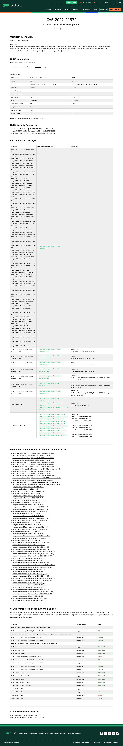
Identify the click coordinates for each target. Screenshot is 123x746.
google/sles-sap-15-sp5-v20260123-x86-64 (26, 522)
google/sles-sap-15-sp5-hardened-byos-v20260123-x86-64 (31, 518)
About (46, 733)
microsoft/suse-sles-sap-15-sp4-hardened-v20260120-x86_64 (32, 556)
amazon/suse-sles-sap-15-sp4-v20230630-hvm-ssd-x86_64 (32, 473)
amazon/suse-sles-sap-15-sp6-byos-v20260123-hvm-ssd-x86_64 (33, 480)
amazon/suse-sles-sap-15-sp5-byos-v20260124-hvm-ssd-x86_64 (33, 475)
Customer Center (86, 2)
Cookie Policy (115, 742)
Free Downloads (115, 9)
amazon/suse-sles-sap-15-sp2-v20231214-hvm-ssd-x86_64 (32, 455)
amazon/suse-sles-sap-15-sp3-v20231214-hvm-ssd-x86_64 (32, 460)
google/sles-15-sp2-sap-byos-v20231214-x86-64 (28, 487)
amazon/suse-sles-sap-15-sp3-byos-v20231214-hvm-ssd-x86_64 (33, 458)
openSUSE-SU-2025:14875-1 (22, 133)
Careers (21, 733)
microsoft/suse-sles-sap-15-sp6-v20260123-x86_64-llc (30, 585)
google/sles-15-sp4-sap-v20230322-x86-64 (26, 500)
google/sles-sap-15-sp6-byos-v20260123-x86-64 (28, 525)
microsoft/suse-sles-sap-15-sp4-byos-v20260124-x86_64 (31, 549)
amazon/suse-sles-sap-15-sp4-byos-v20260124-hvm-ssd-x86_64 (33, 467)
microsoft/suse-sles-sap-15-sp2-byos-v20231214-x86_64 (31, 542)
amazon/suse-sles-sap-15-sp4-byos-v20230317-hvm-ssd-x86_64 (33, 462)
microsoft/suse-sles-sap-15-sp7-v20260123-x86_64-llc (30, 598)
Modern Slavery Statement (36, 733)
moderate (38, 67)
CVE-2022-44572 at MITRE (19, 40)
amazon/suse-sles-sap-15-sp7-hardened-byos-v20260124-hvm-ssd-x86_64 (37, 484)
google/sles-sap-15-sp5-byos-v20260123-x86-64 (28, 516)
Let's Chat (78, 733)
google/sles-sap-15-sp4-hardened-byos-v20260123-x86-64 (31, 509)
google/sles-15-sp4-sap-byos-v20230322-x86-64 (28, 496)
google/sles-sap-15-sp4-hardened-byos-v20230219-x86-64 (31, 507)
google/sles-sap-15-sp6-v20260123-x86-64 (26, 531)
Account (98, 2)
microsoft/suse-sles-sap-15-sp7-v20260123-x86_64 (29, 596)
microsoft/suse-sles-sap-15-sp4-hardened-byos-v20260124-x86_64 (34, 554)
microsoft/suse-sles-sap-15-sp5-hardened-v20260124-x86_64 (32, 567)
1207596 (27, 118)
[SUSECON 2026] (71, 2)
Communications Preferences (58, 733)
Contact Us (103, 9)
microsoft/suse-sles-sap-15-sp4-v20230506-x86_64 (29, 558)
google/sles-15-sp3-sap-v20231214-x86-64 (26, 493)
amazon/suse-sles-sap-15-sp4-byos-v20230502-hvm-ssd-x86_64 (33, 464)
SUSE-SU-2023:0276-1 (20, 129)
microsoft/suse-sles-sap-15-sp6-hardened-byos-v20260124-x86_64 (34, 578)
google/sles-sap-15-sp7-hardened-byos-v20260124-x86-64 (31, 536)
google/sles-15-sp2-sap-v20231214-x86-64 (26, 489)
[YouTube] (101, 733)
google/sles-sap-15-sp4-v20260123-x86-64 (26, 513)
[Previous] (57, 29)
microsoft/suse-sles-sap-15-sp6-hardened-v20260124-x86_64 (32, 580)
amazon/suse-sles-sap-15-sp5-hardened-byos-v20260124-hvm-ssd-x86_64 (37, 478)
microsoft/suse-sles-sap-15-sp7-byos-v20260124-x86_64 (31, 589)
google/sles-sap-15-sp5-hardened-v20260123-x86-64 (30, 520)
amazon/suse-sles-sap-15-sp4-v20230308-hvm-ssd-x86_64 (32, 471)
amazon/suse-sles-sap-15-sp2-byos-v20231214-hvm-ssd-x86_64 (33, 453)
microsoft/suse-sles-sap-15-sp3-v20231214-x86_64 (29, 545)
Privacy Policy (107, 742)
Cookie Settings (96, 742)
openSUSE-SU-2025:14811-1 (22, 131)
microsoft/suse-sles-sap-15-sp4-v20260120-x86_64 (29, 560)
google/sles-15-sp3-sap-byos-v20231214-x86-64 (28, 491)
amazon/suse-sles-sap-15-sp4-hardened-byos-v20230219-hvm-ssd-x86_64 (37, 469)
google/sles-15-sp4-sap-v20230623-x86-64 (26, 502)
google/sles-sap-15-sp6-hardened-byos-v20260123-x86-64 (31, 527)
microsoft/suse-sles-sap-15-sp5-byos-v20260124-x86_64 (31, 562)
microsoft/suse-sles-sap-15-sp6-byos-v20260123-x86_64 (31, 576)
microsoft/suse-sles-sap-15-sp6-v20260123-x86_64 (29, 583)
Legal (25, 733)
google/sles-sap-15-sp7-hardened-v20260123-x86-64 (30, 538)
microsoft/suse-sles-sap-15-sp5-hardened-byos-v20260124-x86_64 (34, 565)
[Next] (68, 29)
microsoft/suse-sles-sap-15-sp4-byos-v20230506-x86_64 (31, 547)
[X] (109, 733)
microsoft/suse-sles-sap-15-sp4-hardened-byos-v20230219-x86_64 (34, 551)
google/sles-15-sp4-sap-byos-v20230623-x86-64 (28, 498)
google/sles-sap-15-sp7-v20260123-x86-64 (26, 540)
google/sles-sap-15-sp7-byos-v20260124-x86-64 (28, 533)
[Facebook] (105, 733)
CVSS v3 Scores (15, 74)
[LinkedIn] (113, 733)
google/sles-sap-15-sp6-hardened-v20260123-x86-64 (30, 529)
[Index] (62, 29)
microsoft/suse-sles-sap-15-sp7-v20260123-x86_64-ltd (30, 600)
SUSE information (19, 59)
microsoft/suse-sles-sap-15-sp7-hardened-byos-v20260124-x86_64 (34, 591)
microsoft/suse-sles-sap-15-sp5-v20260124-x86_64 (29, 569)
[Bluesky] (117, 733)
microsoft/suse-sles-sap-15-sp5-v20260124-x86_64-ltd (30, 574)
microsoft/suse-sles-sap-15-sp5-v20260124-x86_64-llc (30, 571)
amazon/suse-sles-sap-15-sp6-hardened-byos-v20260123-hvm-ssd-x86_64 (37, 482)
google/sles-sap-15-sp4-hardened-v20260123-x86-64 (30, 511)
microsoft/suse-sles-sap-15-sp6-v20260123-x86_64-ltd (30, 587)
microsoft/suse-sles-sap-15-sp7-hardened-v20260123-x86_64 (32, 594)
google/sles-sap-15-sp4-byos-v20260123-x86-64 (28, 504)
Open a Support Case (13, 742)
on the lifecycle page (25, 617)
